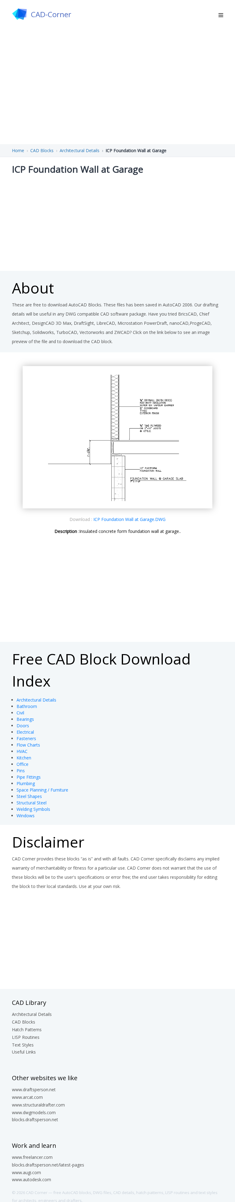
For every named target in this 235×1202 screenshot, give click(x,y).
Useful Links (24, 1052)
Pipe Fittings (29, 777)
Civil (20, 713)
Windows (26, 815)
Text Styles (23, 1045)
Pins (21, 770)
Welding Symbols (33, 809)
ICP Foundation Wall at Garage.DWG (129, 519)
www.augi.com (26, 1172)
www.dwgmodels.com (34, 1112)
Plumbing (26, 783)
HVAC (22, 751)
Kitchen (24, 758)
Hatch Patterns (27, 1029)
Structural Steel (32, 803)
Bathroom (27, 706)
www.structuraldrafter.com (38, 1105)
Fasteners (26, 738)
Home (18, 150)
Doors (23, 725)
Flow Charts (28, 745)
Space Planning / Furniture (42, 790)
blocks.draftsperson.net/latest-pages (48, 1165)
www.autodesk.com (31, 1179)
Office (22, 764)
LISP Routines (25, 1037)
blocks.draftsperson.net (35, 1119)
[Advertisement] (117, 222)
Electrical (25, 732)
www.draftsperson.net (34, 1089)
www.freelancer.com (32, 1157)
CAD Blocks (42, 150)
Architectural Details (79, 150)
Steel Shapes (29, 796)
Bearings (25, 719)
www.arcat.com (27, 1097)
